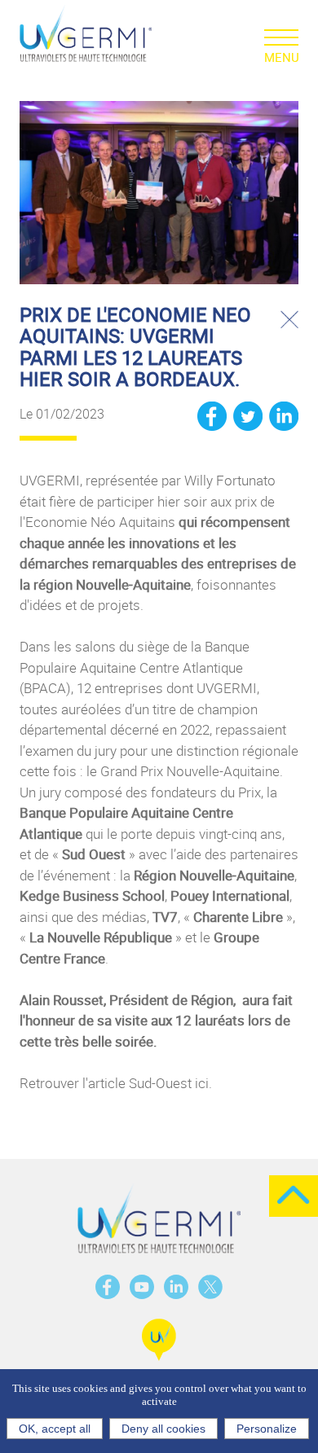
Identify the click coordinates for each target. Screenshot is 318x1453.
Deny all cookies (163, 1428)
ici (202, 1082)
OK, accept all (55, 1428)
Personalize (266, 1428)
